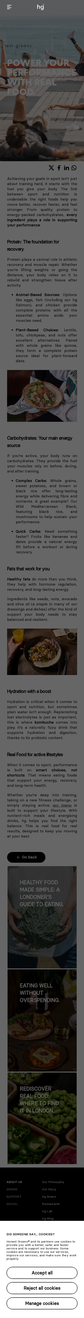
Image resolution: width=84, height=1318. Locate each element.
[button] (9, 7)
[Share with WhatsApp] (74, 168)
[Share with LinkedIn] (66, 168)
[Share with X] (51, 168)
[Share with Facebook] (59, 168)
